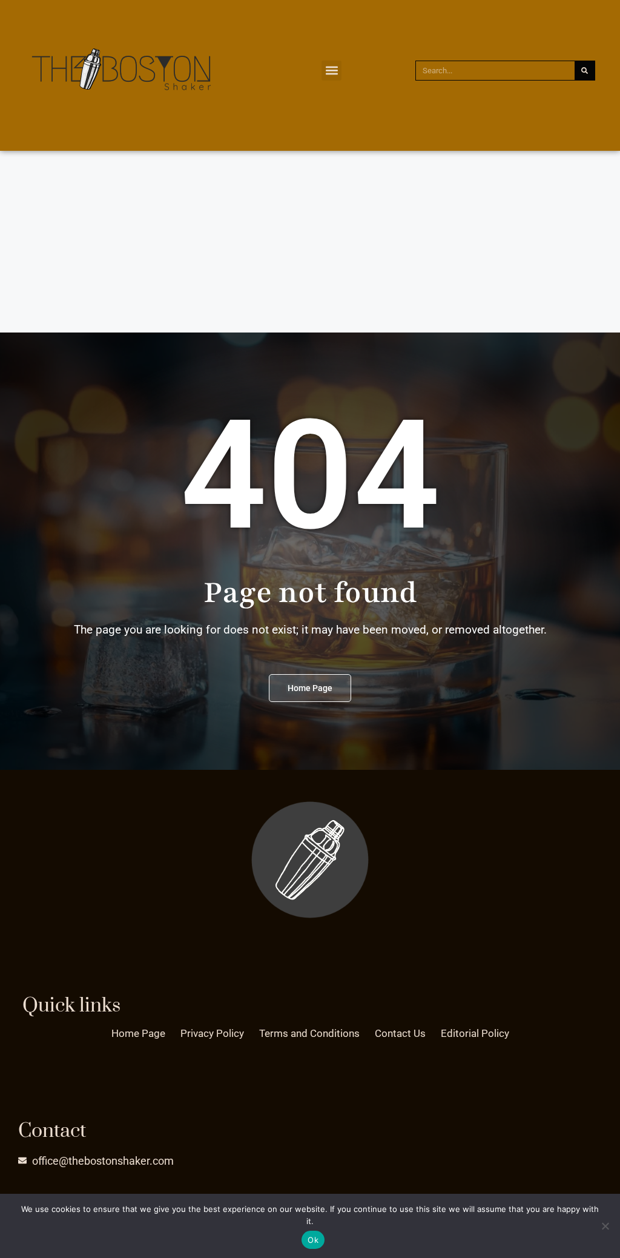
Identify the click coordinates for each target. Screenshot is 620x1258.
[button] (331, 71)
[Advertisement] (310, 241)
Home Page (138, 1033)
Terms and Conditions (309, 1033)
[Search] (585, 70)
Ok (313, 1240)
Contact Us (400, 1033)
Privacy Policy (212, 1033)
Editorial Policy (475, 1033)
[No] (605, 1226)
